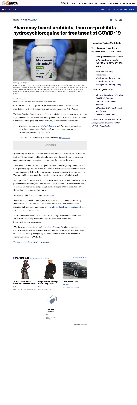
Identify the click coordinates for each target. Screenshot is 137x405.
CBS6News (3, 9)
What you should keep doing (108, 84)
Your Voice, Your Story (119, 9)
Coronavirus (30, 20)
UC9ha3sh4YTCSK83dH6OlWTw (13, 9)
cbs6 (6, 9)
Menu (64, 3)
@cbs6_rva (16, 9)
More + (131, 9)
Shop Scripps (114, 3)
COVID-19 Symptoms (105, 114)
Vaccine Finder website (108, 59)
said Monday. (48, 195)
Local (73, 3)
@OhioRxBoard (47, 125)
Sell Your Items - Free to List (39, 258)
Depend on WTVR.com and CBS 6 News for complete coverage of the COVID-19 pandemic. (106, 122)
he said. (58, 227)
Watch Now (128, 3)
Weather (93, 3)
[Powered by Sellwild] (84, 324)
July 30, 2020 (64, 137)
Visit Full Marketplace (80, 258)
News (103, 9)
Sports (102, 3)
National (82, 3)
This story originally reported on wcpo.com (31, 242)
